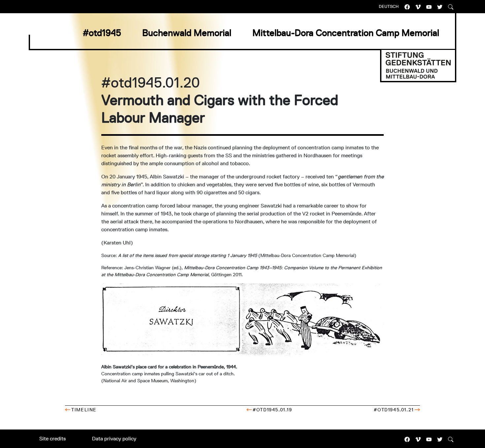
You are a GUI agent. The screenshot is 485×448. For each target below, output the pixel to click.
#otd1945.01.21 (393, 409)
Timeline (84, 409)
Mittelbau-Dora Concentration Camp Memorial (345, 32)
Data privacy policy (114, 438)
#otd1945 (102, 32)
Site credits (52, 438)
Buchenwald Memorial (186, 32)
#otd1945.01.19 (272, 409)
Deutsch (389, 6)
